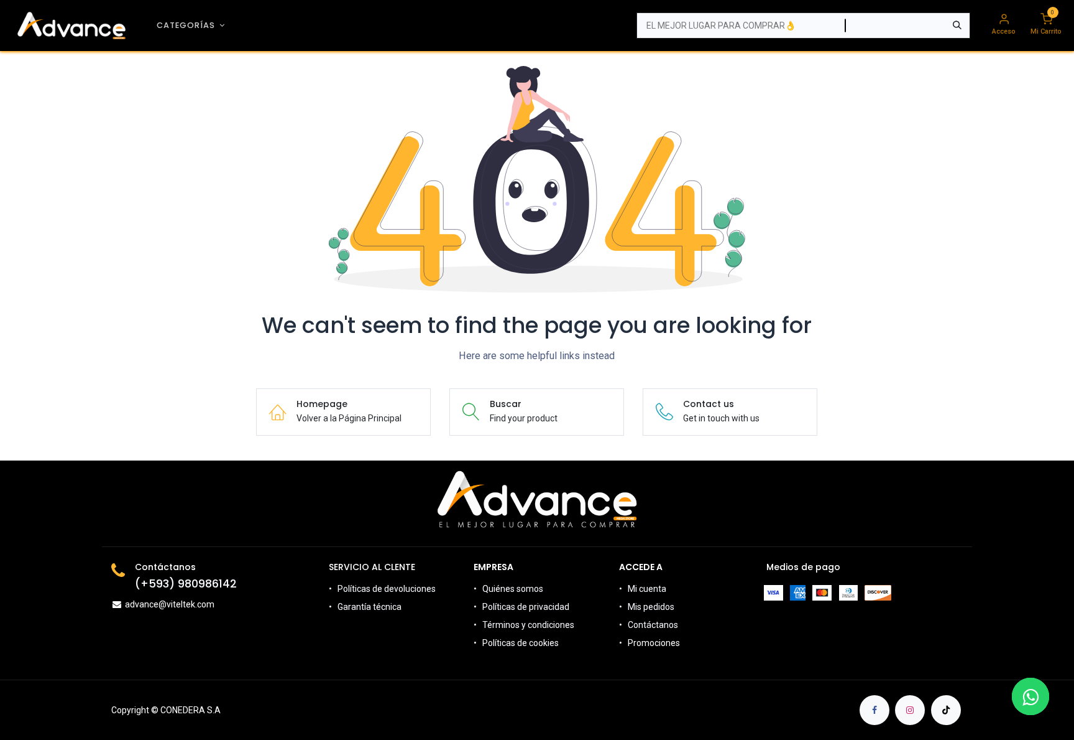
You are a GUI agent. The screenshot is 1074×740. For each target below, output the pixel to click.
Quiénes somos (512, 589)
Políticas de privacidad (525, 607)
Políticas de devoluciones (387, 589)
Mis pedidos (651, 607)
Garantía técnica (369, 607)
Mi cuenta (647, 589)
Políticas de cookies (520, 643)
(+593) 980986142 (186, 583)
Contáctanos (653, 625)
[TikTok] (946, 710)
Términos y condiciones (528, 625)
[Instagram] (910, 710)
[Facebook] (874, 710)
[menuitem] (191, 25)
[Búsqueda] (957, 25)
